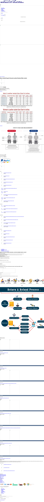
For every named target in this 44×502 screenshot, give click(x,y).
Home (0, 76)
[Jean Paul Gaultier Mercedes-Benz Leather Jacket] (9, 409)
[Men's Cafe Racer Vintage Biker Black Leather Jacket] (9, 439)
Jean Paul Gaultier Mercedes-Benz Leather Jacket (5, 413)
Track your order (2, 476)
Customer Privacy (2, 478)
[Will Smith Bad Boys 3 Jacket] (5, 364)
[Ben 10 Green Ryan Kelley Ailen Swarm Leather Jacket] (3, 82)
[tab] (22, 249)
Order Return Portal (2, 482)
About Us (1, 479)
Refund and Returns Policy (3, 474)
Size (1, 155)
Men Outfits (3, 76)
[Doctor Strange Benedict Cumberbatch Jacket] (9, 454)
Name (1, 273)
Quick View (1, 350)
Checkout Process (2, 481)
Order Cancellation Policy (3, 475)
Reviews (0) (2, 250)
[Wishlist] (0, 455)
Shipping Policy (1, 477)
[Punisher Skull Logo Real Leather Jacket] (9, 394)
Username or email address (3, 496)
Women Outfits (3, 489)
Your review (1, 272)
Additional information (4, 249)
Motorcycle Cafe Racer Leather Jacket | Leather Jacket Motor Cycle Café (8, 383)
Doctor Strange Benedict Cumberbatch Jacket (5, 458)
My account (1, 480)
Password (1, 497)
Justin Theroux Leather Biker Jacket (4, 352)
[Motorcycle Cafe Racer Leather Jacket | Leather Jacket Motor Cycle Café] (9, 379)
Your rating (1, 267)
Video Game (2, 491)
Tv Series (2, 490)
